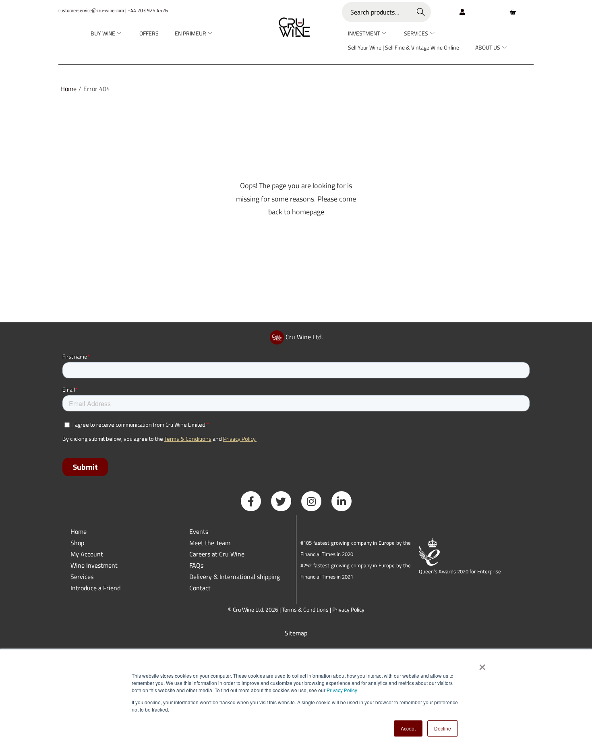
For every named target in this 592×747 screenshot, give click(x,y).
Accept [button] (408, 728)
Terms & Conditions (305, 609)
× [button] (482, 664)
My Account (86, 554)
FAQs (196, 565)
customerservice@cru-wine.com (91, 10)
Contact (200, 588)
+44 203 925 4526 (148, 10)
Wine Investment (94, 565)
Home (68, 88)
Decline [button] (442, 728)
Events (198, 531)
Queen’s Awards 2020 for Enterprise (460, 571)
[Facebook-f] (251, 501)
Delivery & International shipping (235, 576)
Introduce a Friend (95, 588)
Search (421, 12)
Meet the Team (209, 543)
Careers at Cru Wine (216, 554)
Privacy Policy (342, 690)
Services (81, 576)
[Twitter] (281, 501)
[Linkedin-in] (341, 501)
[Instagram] (311, 501)
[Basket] (512, 12)
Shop (77, 543)
